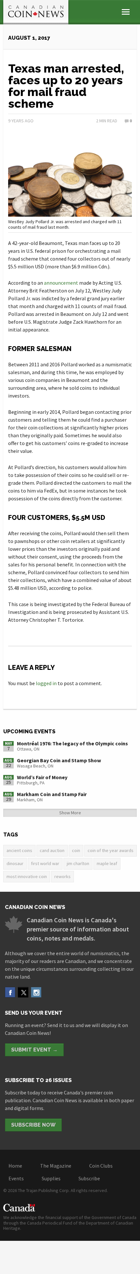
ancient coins (19, 850)
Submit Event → (34, 1050)
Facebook (10, 992)
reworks (62, 876)
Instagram (36, 992)
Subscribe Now (33, 1125)
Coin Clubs (101, 1165)
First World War (45, 863)
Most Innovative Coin (27, 876)
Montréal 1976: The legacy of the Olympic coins (72, 743)
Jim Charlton (78, 863)
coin (76, 850)
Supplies (51, 1178)
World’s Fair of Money (42, 777)
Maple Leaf (107, 863)
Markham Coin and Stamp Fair (52, 794)
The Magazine (55, 1165)
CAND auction (52, 850)
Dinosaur (15, 863)
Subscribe (89, 1178)
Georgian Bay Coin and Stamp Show (59, 760)
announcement (61, 282)
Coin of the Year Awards (110, 850)
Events (16, 1178)
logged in (46, 683)
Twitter (23, 992)
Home (15, 1165)
